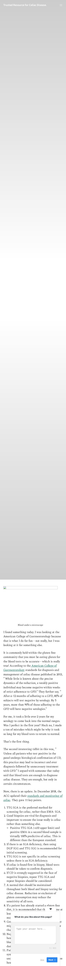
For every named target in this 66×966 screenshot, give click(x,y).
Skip (42, 960)
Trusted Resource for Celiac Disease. (25, 5)
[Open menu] (61, 5)
